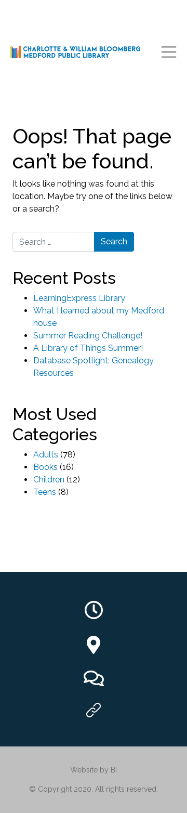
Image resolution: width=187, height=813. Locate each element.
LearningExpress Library (79, 298)
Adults (45, 455)
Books (45, 467)
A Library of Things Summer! (88, 348)
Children (48, 479)
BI (114, 770)
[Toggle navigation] (169, 52)
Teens (44, 492)
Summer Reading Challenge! (87, 335)
